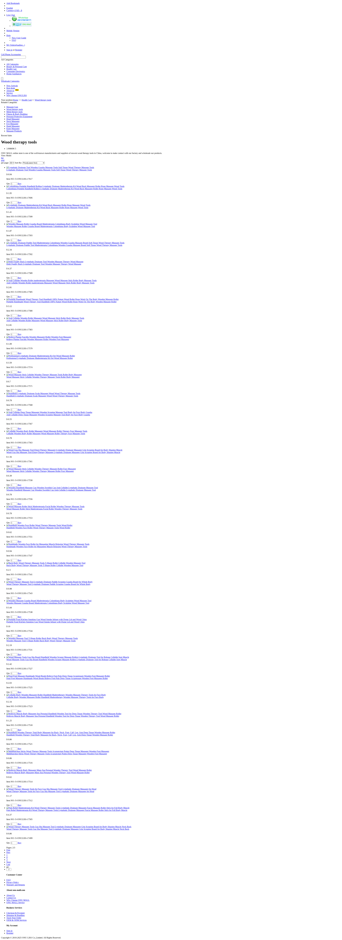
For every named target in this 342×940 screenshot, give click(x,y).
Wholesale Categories (10, 81)
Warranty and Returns (15, 885)
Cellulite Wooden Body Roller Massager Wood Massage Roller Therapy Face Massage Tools (45, 433)
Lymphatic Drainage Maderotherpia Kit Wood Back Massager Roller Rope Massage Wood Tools (47, 207)
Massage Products (14, 131)
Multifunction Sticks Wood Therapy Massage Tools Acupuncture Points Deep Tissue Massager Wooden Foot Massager (56, 754)
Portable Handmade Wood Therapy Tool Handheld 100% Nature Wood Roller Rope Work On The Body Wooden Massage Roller (61, 302)
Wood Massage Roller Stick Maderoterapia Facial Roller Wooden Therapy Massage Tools (44, 509)
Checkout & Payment (15, 913)
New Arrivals (12, 86)
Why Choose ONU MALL (18, 900)
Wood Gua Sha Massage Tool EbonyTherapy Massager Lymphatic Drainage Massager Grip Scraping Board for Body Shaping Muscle (63, 452)
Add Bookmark (13, 3)
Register (18, 50)
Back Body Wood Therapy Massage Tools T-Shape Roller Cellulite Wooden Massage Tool (44, 565)
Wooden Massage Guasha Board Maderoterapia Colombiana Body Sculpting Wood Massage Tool (47, 603)
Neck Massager (13, 121)
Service (9, 93)
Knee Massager (13, 128)
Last (8, 864)
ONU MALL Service (15, 902)
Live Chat (10, 15)
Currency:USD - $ (14, 10)
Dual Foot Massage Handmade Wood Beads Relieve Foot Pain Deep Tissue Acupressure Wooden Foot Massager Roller (57, 678)
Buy (19, 183)
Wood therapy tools (14, 109)
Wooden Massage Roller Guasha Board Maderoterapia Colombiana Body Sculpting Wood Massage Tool (50, 226)
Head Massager (13, 119)
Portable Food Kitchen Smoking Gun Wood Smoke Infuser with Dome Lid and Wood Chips (45, 622)
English (9, 8)
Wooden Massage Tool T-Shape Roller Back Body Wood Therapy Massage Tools (41, 641)
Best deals (10, 88)
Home (15, 100)
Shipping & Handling (15, 915)
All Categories (12, 64)
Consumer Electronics (15, 71)
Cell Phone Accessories (11, 54)
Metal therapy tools (14, 112)
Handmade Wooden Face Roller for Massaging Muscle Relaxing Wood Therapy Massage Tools (46, 546)
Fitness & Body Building (17, 114)
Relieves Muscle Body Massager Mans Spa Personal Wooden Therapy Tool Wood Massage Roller (48, 772)
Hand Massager (13, 126)
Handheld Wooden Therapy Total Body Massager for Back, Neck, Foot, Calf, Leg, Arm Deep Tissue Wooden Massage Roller (59, 735)
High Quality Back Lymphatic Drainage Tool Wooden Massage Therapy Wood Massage (43, 264)
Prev (8, 852)
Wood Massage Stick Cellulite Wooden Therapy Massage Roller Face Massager (40, 471)
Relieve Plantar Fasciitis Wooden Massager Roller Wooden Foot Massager (37, 339)
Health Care (11, 69)
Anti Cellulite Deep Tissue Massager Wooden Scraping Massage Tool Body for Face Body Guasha (48, 415)
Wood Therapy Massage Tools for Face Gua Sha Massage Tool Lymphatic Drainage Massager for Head (50, 791)
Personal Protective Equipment (19, 116)
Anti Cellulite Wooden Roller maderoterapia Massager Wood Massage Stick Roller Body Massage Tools (50, 283)
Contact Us (11, 898)
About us (10, 90)
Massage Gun (12, 107)
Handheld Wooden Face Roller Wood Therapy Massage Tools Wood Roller (38, 528)
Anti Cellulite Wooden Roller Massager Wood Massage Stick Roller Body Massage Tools (44, 320)
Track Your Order (13, 918)
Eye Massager (12, 124)
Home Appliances (14, 74)
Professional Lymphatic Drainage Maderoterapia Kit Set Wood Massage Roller (39, 358)
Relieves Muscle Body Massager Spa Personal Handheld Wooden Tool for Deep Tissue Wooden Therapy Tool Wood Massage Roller (62, 716)
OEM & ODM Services (16, 920)
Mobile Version (12, 31)
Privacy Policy (12, 882)
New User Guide (19, 38)
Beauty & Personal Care (16, 66)
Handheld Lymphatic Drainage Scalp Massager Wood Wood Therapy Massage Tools (42, 396)
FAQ (14, 40)
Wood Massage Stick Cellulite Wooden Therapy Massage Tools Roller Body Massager (43, 377)
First (8, 850)
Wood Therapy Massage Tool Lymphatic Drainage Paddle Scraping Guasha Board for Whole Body (48, 584)
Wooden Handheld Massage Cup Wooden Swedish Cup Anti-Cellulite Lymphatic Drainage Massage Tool (51, 490)
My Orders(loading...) (15, 45)
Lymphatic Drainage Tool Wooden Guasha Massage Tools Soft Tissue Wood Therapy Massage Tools (49, 170)
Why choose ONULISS (16, 95)
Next (8, 862)
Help (8, 35)
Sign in (9, 50)
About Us (10, 895)
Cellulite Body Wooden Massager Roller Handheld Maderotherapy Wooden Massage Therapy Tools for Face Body (55, 697)
